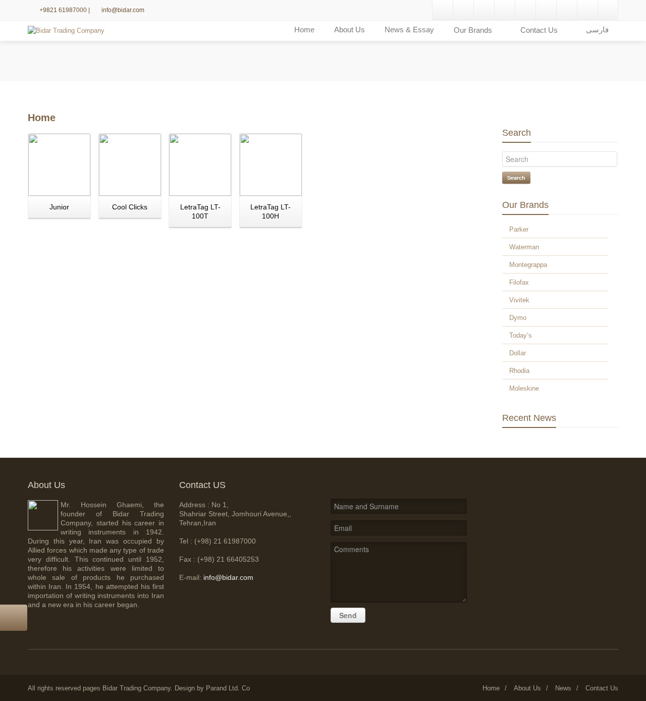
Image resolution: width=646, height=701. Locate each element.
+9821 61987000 (63, 10)
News (563, 688)
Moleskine (524, 388)
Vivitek (519, 300)
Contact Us (601, 688)
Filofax (519, 282)
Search (516, 177)
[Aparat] (587, 10)
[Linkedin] (463, 10)
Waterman (524, 247)
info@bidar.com (122, 10)
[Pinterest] (505, 10)
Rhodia (519, 370)
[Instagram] (484, 10)
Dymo (517, 317)
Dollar (517, 353)
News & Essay (409, 29)
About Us (349, 29)
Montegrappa (528, 264)
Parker (518, 229)
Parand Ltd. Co (228, 688)
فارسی (597, 29)
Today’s (520, 335)
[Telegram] (567, 10)
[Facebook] (525, 10)
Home (304, 29)
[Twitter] (546, 10)
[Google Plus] (443, 10)
